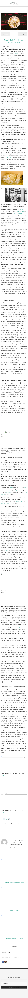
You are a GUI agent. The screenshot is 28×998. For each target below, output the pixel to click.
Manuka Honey (22, 627)
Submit (21, 823)
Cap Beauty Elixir (5, 503)
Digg (22, 826)
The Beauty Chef (20, 211)
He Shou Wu (19, 501)
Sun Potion (20, 209)
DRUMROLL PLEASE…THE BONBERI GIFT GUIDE (14, 882)
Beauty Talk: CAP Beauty (14, 40)
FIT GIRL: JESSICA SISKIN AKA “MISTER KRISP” (14, 938)
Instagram (9, 157)
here (2, 775)
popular (15, 832)
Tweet (14, 823)
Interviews (9, 912)
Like (7, 823)
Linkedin (14, 826)
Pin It (7, 826)
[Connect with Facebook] (3, 962)
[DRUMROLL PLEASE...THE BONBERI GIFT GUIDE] (14, 870)
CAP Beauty (17, 53)
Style (10, 884)
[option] (14, 21)
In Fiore (16, 490)
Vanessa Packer (6, 832)
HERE (3, 812)
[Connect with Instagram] (5, 962)
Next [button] (22, 34)
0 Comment (19, 42)
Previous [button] (6, 34)
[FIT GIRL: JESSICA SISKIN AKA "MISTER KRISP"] (14, 926)
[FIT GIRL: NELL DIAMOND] (14, 898)
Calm (7, 550)
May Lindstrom (22, 489)
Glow (11, 487)
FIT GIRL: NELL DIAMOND (14, 910)
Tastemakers (20, 832)
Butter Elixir (8, 492)
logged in (9, 957)
